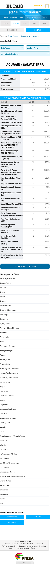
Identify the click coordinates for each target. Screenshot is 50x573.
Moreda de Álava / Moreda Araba (12, 436)
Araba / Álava (12, 517)
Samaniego (4, 458)
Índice (33, 548)
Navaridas (4, 440)
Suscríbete (38, 6)
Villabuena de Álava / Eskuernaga (12, 476)
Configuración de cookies (37, 546)
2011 (44, 24)
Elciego (2, 355)
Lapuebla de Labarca (8, 418)
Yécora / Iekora (5, 485)
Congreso (12, 30)
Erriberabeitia (5, 364)
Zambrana (4, 494)
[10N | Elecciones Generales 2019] (25, 12)
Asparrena (4, 319)
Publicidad (30, 544)
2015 (34, 24)
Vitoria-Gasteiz (5, 481)
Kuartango (4, 391)
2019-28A (15, 24)
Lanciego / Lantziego (8, 409)
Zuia (1, 503)
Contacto (8, 544)
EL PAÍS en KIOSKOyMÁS (22, 548)
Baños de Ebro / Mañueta (9, 328)
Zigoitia (2, 499)
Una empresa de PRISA (24, 556)
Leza (2, 431)
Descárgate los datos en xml (25, 266)
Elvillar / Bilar (5, 360)
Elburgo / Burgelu (6, 351)
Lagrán (2, 400)
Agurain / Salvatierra (8, 279)
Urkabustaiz (4, 467)
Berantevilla (4, 337)
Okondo (3, 445)
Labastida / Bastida (7, 396)
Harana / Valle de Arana (9, 373)
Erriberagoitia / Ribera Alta (10, 369)
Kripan (2, 387)
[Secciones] (3, 6)
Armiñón (3, 301)
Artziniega (4, 315)
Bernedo (3, 342)
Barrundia (3, 333)
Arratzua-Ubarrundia (8, 310)
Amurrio (3, 288)
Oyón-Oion (4, 449)
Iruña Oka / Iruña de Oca (9, 378)
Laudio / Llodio (5, 422)
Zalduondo (4, 490)
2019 (6, 24)
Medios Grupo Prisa (24, 562)
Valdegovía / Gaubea (7, 472)
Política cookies (23, 546)
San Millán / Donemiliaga (9, 463)
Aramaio (3, 297)
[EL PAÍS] (15, 6)
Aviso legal (39, 544)
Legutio (3, 427)
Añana (2, 292)
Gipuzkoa (12, 522)
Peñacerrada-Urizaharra (9, 454)
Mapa (45, 18)
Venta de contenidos (19, 544)
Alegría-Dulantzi (6, 283)
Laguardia (4, 405)
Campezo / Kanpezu (7, 346)
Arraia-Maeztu (5, 306)
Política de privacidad (9, 546)
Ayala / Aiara (5, 324)
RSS (38, 548)
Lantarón (3, 413)
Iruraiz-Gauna (5, 382)
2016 (25, 24)
